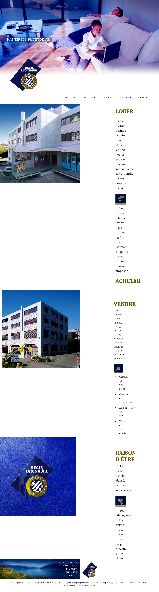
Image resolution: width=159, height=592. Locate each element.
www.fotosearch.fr (92, 582)
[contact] (120, 195)
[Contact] (118, 365)
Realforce (91, 585)
